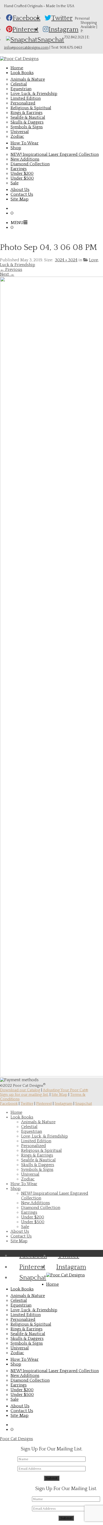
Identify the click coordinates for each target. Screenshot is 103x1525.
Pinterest (44, 1103)
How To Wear (24, 1183)
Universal (20, 131)
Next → (7, 274)
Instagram (63, 1103)
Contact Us (21, 1236)
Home (16, 1112)
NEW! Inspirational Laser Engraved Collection (55, 154)
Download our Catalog (20, 1090)
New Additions (25, 159)
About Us (20, 1231)
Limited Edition (26, 98)
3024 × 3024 (66, 260)
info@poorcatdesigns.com (26, 47)
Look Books (22, 1117)
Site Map (59, 1094)
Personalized (23, 103)
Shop (16, 1188)
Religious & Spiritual (31, 108)
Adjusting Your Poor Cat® (65, 1090)
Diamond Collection (30, 164)
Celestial (19, 84)
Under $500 (22, 178)
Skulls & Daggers (27, 122)
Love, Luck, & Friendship (34, 93)
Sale (14, 183)
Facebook (9, 1103)
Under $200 (22, 173)
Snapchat (83, 1103)
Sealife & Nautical (28, 117)
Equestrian (21, 88)
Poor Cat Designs (16, 1438)
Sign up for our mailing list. (24, 1094)
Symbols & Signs (27, 127)
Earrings (19, 168)
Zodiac (17, 136)
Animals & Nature (28, 79)
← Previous (11, 269)
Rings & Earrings (27, 112)
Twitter (27, 1103)
